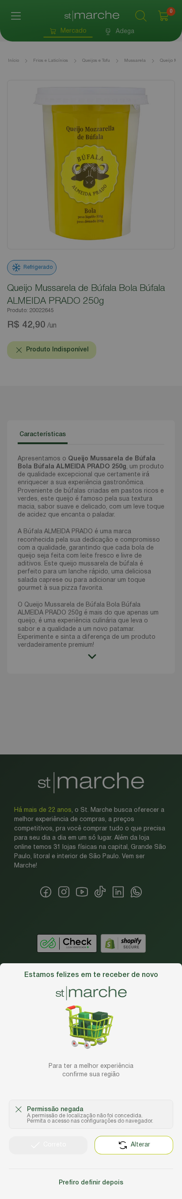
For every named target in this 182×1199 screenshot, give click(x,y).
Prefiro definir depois (91, 1183)
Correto (54, 1145)
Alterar (140, 1145)
